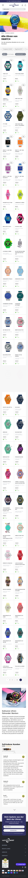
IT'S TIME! (5, 123)
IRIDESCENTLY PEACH (7, 278)
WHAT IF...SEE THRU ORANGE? (19, 151)
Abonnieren (13, 830)
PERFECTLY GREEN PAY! (19, 509)
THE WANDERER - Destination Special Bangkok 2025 (7, 509)
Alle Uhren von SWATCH (9, 33)
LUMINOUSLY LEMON (19, 202)
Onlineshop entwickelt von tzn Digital (19, 875)
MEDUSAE (5, 432)
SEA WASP (17, 407)
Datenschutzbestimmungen (18, 833)
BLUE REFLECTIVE (7, 354)
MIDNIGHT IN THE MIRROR (7, 383)
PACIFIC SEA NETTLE (7, 407)
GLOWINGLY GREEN (7, 251)
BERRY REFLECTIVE (19, 330)
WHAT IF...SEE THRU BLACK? (7, 151)
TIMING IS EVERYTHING (5, 99)
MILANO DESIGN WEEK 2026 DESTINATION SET (20, 253)
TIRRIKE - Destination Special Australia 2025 (20, 482)
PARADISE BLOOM (19, 456)
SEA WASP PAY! (18, 432)
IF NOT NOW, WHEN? (19, 73)
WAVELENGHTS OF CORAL (19, 616)
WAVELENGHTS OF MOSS (19, 641)
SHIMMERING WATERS (8, 303)
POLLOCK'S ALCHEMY (19, 666)
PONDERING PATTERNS (17, 304)
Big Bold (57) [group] (18, 49)
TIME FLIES (5, 73)
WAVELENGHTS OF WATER (7, 641)
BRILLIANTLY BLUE (7, 226)
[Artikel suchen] (24, 9)
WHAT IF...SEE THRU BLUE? (19, 177)
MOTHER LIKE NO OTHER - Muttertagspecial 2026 (7, 537)
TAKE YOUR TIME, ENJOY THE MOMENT (19, 124)
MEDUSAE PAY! (6, 456)
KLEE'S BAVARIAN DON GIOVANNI (20, 590)
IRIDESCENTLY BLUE (19, 278)
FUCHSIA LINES (18, 226)
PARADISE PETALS (7, 481)
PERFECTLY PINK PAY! (7, 563)
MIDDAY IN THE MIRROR (18, 355)
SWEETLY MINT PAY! (19, 535)
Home (2, 33)
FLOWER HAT (18, 382)
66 (17, 679)
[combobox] (14, 9)
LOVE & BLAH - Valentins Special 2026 (7, 667)
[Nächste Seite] (20, 680)
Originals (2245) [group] (7, 49)
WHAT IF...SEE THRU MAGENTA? (7, 177)
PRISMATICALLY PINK (7, 202)
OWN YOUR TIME (18, 98)
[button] (25, 5)
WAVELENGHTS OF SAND (7, 616)
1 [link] (7, 679)
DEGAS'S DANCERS (7, 589)
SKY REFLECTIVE (6, 330)
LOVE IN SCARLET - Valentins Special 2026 (20, 564)
